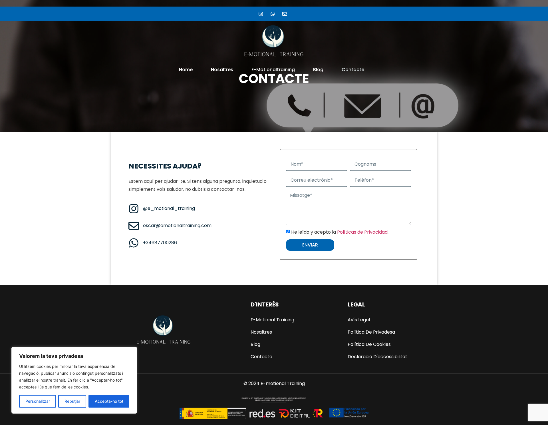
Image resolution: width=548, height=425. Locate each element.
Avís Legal (359, 319)
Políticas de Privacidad (362, 232)
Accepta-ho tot (109, 401)
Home (186, 69)
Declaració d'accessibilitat (377, 356)
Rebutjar (72, 401)
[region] (74, 380)
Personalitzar (37, 401)
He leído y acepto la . (339, 232)
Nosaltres (222, 69)
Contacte (353, 69)
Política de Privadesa (371, 332)
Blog (318, 69)
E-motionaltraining (273, 69)
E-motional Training (272, 319)
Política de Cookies (369, 344)
